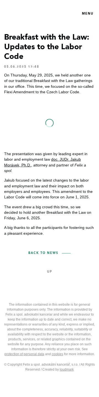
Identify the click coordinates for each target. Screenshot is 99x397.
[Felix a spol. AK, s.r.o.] (29, 14)
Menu (88, 13)
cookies (57, 354)
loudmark (67, 369)
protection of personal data (24, 354)
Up (49, 271)
